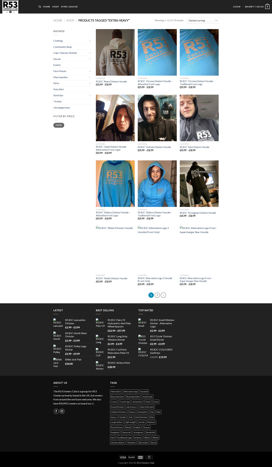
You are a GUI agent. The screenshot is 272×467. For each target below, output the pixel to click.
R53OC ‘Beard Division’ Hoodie (111, 81)
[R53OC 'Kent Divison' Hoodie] (199, 118)
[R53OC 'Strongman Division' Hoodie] (199, 183)
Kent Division (141, 417)
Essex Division (117, 407)
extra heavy (131, 407)
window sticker (117, 442)
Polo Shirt (58, 89)
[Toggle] (90, 41)
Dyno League (69, 7)
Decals (57, 58)
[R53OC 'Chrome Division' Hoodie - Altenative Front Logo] (157, 52)
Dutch (147, 401)
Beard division (117, 396)
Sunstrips (58, 95)
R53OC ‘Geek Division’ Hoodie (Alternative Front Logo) (111, 148)
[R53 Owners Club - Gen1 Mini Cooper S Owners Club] (18, 7)
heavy (113, 417)
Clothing (58, 40)
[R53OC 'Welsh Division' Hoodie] (115, 249)
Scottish (137, 427)
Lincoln (142, 422)
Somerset (126, 432)
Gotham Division (118, 412)
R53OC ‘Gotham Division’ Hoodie (154, 147)
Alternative (116, 391)
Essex (155, 401)
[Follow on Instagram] (62, 411)
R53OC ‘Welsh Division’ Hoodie (111, 278)
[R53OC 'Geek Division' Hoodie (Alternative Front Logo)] (115, 118)
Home (46, 7)
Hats (158, 412)
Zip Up (153, 442)
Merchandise (60, 77)
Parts (56, 83)
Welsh (155, 437)
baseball (144, 391)
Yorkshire (131, 442)
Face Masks (59, 70)
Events (57, 64)
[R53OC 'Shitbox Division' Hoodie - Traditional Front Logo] (157, 183)
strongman (138, 432)
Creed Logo (124, 401)
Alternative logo (131, 391)
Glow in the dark (147, 407)
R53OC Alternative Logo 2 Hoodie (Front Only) (155, 280)
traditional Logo (124, 437)
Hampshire (142, 412)
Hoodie (122, 417)
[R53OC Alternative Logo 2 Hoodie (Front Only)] (157, 249)
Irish (131, 417)
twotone (138, 437)
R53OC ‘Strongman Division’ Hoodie (198, 212)
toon (113, 437)
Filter (59, 125)
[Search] (40, 7)
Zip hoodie (143, 442)
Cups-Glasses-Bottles (65, 52)
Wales (147, 437)
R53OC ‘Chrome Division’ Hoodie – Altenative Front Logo (155, 83)
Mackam (151, 422)
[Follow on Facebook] (56, 411)
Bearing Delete (133, 396)
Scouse (146, 427)
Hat (151, 412)
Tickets (57, 101)
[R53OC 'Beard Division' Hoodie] (115, 52)
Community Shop (62, 46)
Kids (152, 417)
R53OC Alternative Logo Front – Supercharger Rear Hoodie (196, 280)
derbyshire (137, 401)
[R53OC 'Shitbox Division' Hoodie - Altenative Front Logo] (115, 183)
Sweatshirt (150, 432)
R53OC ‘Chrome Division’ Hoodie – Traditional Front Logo (197, 83)
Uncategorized (61, 107)
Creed (114, 401)
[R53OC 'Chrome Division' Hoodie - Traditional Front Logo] (199, 52)
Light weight (130, 422)
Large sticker (116, 422)
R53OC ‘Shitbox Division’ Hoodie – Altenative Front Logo (113, 214)
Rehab (128, 427)
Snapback (115, 432)
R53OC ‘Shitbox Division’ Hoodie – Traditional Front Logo (155, 214)
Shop (55, 7)
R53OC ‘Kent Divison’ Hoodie (194, 147)
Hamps (132, 412)
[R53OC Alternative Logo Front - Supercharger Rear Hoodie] (199, 249)
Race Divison (116, 427)
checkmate (147, 396)
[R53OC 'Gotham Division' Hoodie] (157, 118)
